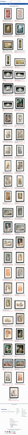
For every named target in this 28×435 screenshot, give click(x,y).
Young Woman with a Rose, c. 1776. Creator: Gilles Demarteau (7, 310)
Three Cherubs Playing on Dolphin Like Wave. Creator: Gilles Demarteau (19, 310)
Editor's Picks (18, 411)
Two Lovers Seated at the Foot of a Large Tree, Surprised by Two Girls (8, 279)
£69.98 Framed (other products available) (8, 21)
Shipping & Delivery (24, 412)
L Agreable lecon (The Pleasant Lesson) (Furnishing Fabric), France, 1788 (8, 20)
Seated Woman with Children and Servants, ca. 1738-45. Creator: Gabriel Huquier (8, 157)
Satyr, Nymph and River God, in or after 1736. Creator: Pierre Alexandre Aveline (20, 187)
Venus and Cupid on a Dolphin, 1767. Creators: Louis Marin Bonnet (19, 218)
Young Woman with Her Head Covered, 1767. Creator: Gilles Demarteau (19, 325)
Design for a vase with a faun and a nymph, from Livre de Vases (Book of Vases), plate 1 (20, 126)
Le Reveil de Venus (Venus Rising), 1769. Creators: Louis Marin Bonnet (8, 218)
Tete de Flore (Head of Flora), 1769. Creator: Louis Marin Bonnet (7, 233)
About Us (17, 408)
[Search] (19, 1)
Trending (17, 412)
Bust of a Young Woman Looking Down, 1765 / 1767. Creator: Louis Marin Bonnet (8, 264)
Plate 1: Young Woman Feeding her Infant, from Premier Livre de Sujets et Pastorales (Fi (20, 142)
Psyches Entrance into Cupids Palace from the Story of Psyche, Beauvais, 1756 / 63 (8, 67)
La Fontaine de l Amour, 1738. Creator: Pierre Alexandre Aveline (19, 172)
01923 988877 (12, 420)
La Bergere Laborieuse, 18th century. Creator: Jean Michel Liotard (19, 157)
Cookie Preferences (24, 416)
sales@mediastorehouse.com (14, 421)
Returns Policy (23, 411)
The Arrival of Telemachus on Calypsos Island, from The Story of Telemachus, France (7, 51)
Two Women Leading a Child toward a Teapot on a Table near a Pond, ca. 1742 (8, 141)
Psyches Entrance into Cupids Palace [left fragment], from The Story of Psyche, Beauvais (20, 51)
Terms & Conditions (24, 413)
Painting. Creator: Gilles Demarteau (19, 383)
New (17, 413)
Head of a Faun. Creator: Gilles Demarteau (8, 340)
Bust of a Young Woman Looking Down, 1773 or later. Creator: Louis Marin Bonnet (20, 264)
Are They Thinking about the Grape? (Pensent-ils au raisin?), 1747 (19, 110)
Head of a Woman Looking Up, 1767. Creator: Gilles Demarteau (7, 294)
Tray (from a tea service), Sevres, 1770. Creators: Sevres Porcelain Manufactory (20, 94)
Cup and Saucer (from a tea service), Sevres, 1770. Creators (19, 80)
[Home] (4, 2)
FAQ (22, 408)
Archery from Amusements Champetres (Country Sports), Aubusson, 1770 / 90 (8, 35)
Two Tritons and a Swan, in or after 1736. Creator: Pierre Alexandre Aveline (8, 172)
